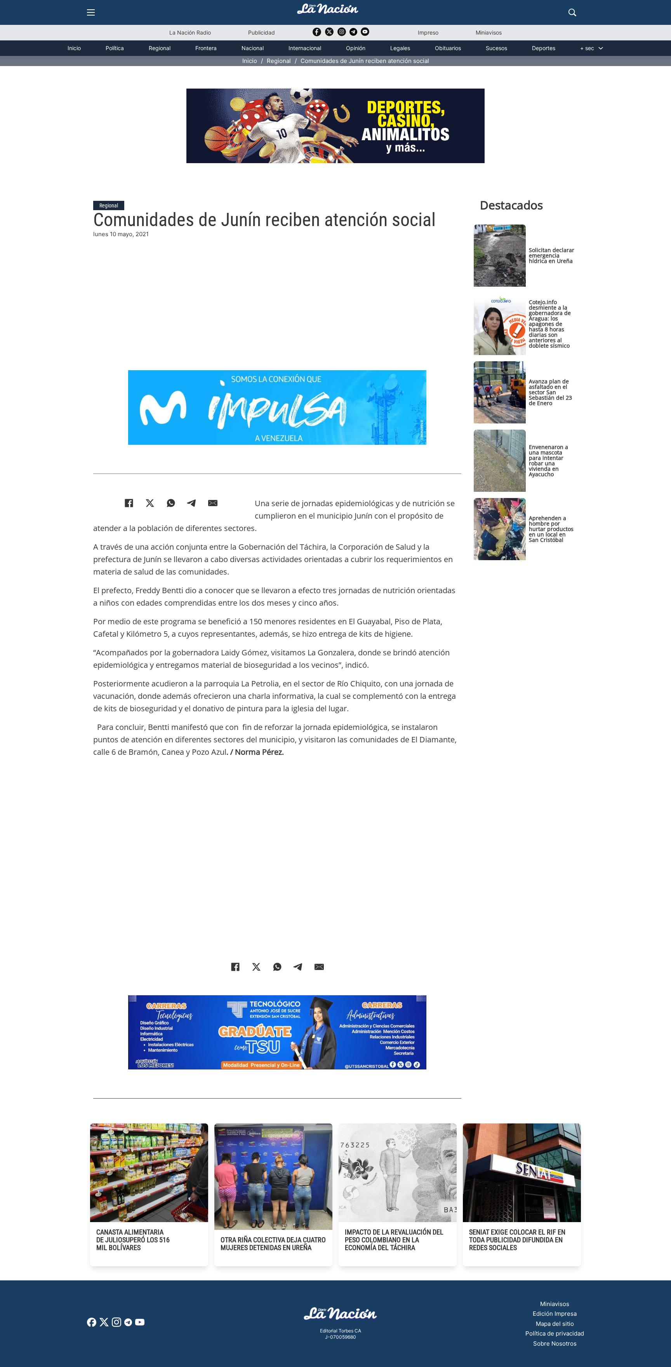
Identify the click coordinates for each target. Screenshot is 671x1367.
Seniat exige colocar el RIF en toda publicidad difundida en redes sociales (517, 1240)
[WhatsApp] (171, 503)
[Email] (213, 503)
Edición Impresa (555, 1313)
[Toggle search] (572, 12)
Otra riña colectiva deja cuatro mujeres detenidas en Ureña (273, 1244)
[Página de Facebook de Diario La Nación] (91, 1324)
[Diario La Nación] (328, 11)
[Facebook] (129, 503)
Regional (159, 48)
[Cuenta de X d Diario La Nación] (104, 1325)
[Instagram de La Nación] (341, 34)
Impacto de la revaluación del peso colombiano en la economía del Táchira (394, 1240)
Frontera (206, 48)
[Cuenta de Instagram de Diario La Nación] (116, 1325)
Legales (400, 48)
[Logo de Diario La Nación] (340, 1316)
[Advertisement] (277, 293)
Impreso (428, 32)
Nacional (253, 48)
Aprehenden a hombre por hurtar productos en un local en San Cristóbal (551, 528)
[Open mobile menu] (91, 12)
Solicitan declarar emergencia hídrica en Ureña (551, 255)
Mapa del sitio (555, 1323)
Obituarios (448, 48)
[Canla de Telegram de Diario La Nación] (128, 1324)
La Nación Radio (190, 32)
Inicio (74, 48)
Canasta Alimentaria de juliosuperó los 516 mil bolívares (133, 1240)
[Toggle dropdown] (600, 48)
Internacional (305, 48)
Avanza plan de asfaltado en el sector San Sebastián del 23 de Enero (550, 392)
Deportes (543, 48)
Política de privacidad (554, 1333)
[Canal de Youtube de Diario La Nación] (365, 34)
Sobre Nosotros (555, 1343)
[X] (150, 503)
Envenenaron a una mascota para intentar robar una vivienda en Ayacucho (548, 460)
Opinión (355, 48)
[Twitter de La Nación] (329, 34)
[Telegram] (192, 503)
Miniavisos (489, 32)
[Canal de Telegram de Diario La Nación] (353, 34)
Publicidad (261, 32)
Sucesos (496, 48)
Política (115, 48)
